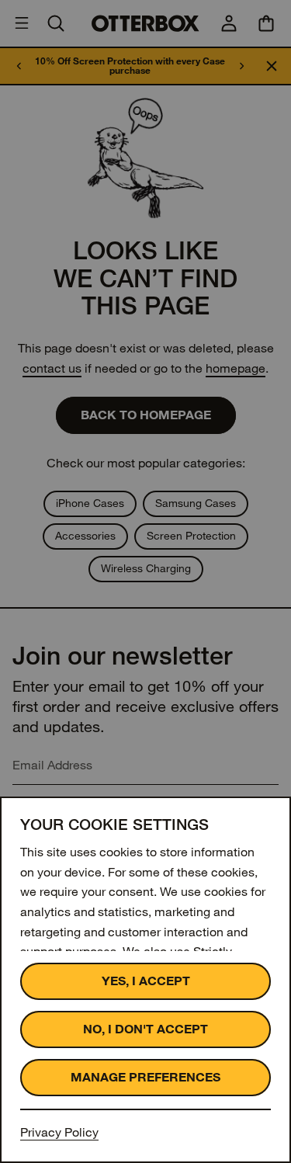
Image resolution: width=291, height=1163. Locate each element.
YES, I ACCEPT (146, 981)
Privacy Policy (59, 1132)
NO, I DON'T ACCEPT (145, 1029)
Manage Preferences (145, 1077)
